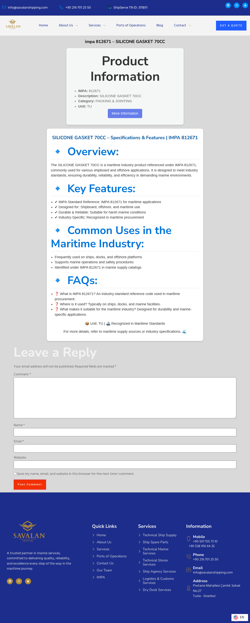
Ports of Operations (131, 25)
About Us (66, 25)
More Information (125, 113)
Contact (180, 25)
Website (20, 458)
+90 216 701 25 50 (78, 7)
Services (95, 25)
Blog (159, 25)
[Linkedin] (228, 5)
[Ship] (245, 5)
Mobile (199, 536)
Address (200, 581)
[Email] (188, 569)
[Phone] (188, 556)
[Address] (188, 588)
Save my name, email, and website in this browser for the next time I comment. (75, 474)
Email (19, 441)
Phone (198, 554)
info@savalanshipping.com (28, 7)
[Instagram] (236, 5)
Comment (22, 374)
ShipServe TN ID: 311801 (130, 7)
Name (19, 425)
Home (43, 25)
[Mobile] (188, 538)
